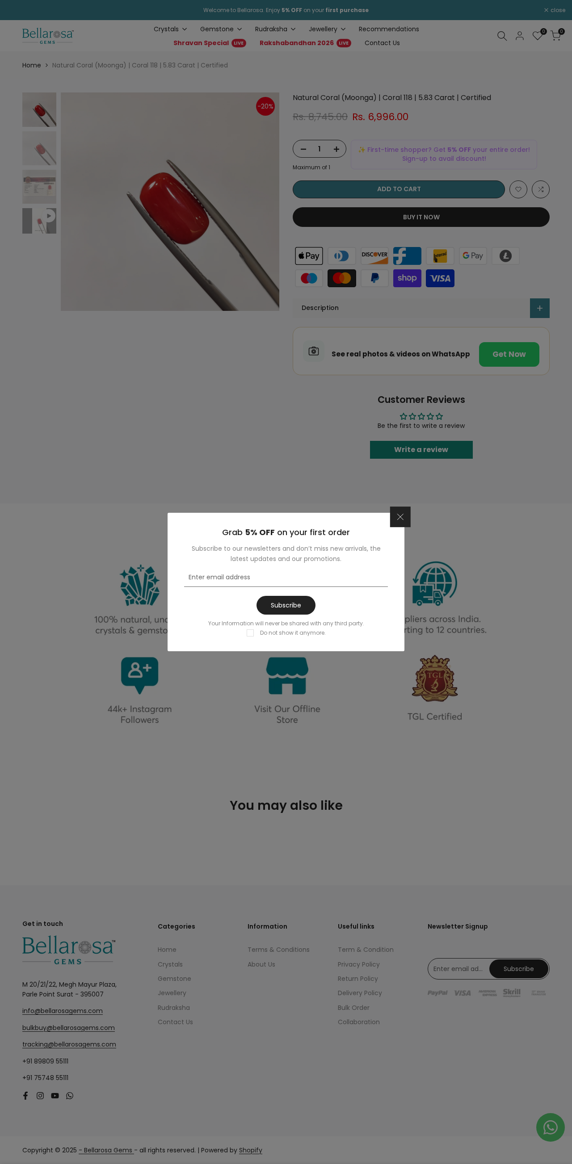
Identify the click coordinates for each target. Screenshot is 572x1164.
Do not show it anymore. (293, 632)
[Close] (400, 517)
